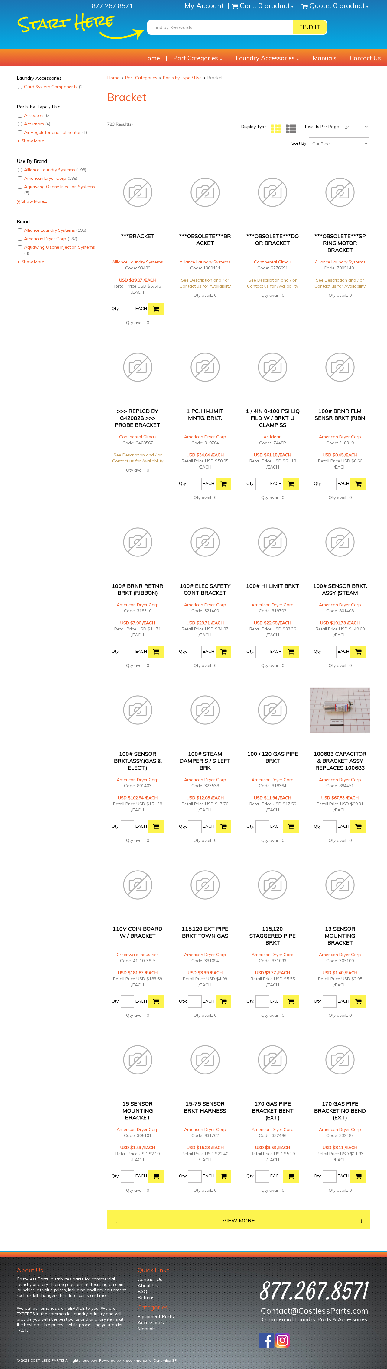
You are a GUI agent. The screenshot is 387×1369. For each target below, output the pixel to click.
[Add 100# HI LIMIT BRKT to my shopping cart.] (291, 652)
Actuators (37, 124)
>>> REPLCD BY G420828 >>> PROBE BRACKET (137, 417)
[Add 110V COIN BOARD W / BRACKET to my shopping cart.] (156, 1001)
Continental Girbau (272, 262)
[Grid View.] (274, 129)
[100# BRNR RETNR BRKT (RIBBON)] (138, 542)
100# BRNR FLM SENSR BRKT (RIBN (340, 414)
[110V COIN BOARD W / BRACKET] (138, 885)
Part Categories (195, 58)
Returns (146, 1297)
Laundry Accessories (265, 58)
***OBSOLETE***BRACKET (205, 239)
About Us (148, 1285)
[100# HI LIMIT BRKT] (272, 542)
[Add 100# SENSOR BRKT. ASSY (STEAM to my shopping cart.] (358, 652)
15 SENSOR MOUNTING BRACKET (137, 1110)
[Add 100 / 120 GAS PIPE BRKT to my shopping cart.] (291, 826)
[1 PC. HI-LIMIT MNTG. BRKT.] (205, 367)
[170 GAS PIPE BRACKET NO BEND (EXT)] (340, 1060)
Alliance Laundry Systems (55, 169)
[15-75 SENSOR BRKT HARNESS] (205, 1060)
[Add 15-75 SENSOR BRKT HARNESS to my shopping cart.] (223, 1176)
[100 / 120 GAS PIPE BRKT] (272, 710)
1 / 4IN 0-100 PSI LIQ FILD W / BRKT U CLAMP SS (273, 417)
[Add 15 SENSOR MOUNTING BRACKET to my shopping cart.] (156, 1176)
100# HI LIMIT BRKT (272, 585)
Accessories (151, 1322)
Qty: (115, 308)
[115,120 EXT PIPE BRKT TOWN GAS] (205, 885)
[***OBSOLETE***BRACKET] (205, 192)
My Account (205, 5)
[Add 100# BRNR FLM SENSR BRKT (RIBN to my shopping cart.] (358, 484)
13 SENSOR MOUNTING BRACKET (340, 935)
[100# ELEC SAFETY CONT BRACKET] (205, 542)
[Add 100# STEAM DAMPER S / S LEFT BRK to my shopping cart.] (223, 826)
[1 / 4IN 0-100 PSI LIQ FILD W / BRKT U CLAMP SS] (272, 367)
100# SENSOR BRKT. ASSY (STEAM (340, 589)
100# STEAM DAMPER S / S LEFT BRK (205, 760)
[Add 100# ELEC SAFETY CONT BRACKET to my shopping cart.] (223, 652)
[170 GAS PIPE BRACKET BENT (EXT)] (272, 1060)
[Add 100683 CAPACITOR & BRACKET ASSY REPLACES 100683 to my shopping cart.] (358, 826)
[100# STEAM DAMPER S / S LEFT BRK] (205, 710)
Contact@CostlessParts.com (314, 1311)
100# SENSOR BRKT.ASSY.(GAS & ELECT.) (137, 760)
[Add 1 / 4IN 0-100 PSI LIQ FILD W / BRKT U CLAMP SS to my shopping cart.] (291, 484)
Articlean (272, 437)
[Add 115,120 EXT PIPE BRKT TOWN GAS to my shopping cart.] (223, 1001)
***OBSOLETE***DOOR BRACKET (272, 239)
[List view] (289, 129)
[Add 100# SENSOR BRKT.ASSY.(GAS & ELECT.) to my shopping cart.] (156, 826)
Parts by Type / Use (182, 77)
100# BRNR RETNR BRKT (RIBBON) (137, 589)
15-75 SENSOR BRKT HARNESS (205, 1107)
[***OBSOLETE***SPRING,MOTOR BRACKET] (340, 192)
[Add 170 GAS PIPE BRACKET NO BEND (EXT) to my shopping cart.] (358, 1176)
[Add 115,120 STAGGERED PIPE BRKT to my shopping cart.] (291, 1001)
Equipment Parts (156, 1316)
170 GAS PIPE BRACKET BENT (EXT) (273, 1110)
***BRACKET (137, 236)
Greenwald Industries (138, 954)
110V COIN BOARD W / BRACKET (137, 932)
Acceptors (37, 115)
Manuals (325, 58)
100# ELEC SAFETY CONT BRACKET (205, 589)
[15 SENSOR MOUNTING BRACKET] (138, 1060)
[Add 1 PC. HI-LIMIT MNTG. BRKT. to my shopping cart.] (223, 484)
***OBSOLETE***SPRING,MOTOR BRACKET (340, 243)
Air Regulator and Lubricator (55, 132)
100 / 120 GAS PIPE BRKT (272, 757)
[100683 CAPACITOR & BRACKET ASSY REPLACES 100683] (340, 710)
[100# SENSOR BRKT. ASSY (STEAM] (340, 542)
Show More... (32, 140)
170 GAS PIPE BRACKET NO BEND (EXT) (340, 1110)
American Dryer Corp (50, 178)
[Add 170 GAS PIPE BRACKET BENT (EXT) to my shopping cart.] (291, 1176)
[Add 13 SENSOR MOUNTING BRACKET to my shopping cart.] (358, 1001)
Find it (309, 27)
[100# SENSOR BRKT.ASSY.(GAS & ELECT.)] (138, 710)
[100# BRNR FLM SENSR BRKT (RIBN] (340, 367)
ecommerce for (151, 1360)
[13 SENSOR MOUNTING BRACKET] (340, 885)
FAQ (142, 1291)
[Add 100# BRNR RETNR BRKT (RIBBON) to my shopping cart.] (156, 652)
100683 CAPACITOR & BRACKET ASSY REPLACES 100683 (340, 760)
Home (151, 58)
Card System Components (54, 86)
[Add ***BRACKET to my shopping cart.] (156, 309)
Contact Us (365, 58)
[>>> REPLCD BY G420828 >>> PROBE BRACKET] (138, 367)
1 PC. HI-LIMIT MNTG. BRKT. (205, 414)
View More (239, 1220)
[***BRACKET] (138, 192)
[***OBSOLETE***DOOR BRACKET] (272, 192)
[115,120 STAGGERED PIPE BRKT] (272, 885)
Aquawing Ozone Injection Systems (59, 189)
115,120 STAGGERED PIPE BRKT (272, 935)
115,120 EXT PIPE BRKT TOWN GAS (205, 932)
